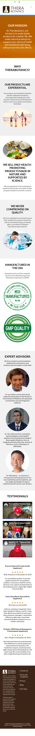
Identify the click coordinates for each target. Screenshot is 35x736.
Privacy (22, 681)
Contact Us (24, 671)
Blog (21, 685)
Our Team (23, 689)
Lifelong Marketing (17, 726)
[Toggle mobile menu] (31, 7)
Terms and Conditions (24, 676)
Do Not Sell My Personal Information (18, 725)
